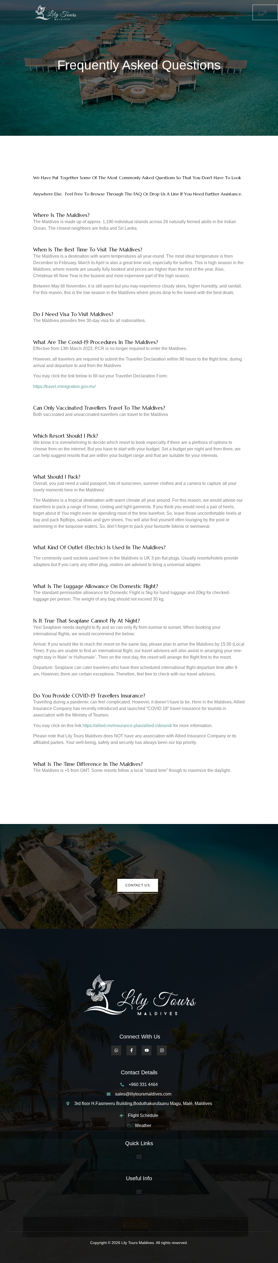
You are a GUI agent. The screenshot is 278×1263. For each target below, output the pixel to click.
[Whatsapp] (116, 1050)
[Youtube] (146, 1050)
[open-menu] (265, 12)
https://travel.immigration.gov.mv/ (64, 386)
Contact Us (137, 885)
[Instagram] (162, 1050)
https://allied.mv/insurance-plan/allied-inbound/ (127, 725)
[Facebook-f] (131, 1050)
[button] (139, 1156)
